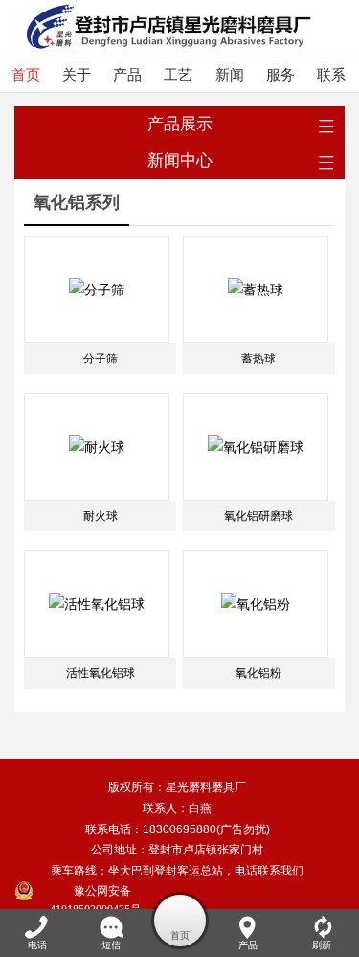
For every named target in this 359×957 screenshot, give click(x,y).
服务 (280, 74)
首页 (25, 74)
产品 (127, 74)
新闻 (229, 74)
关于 (76, 74)
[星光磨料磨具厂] (162, 29)
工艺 (178, 74)
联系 (331, 74)
